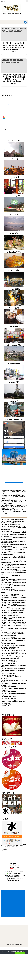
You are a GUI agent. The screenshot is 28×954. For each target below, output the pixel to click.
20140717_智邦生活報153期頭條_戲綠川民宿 (12, 612)
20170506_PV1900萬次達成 (9, 698)
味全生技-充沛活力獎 (6, 705)
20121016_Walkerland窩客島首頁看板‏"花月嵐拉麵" (14, 531)
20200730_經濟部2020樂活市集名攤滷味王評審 (13, 701)
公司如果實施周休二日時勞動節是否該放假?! (12, 490)
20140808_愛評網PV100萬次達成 (10, 615)
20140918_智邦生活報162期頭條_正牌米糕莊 (12, 632)
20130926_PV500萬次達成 (8, 589)
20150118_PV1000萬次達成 (8, 643)
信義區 (4, 28)
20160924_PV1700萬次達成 (9, 691)
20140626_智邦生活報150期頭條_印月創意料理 (13, 610)
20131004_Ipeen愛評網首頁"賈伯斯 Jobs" (12, 594)
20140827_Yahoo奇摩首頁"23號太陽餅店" (12, 620)
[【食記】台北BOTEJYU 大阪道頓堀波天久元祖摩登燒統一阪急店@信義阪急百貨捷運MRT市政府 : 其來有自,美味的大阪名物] (14, 34)
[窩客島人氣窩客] (12, 768)
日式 (3, 30)
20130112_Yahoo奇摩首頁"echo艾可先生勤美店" (13, 556)
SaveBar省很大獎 (6, 703)
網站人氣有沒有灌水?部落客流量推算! (10, 500)
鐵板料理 (10, 30)
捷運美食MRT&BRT (21, 28)
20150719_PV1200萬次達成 (8, 660)
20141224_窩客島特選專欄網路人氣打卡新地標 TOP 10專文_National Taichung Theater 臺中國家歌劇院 (14, 640)
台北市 (14, 28)
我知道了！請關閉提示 (20, 952)
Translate (13, 105)
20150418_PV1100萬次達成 (8, 648)
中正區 (4, 60)
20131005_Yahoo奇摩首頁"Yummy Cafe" (12, 595)
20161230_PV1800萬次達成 (9, 696)
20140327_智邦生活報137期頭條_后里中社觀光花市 (14, 600)
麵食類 (17, 62)
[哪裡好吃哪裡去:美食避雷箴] (11, 8)
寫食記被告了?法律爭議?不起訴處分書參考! (11, 495)
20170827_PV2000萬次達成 (9, 700)
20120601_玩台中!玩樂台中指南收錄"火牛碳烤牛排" (14, 519)
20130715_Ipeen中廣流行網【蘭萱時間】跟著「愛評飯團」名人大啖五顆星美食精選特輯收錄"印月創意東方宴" (13, 572)
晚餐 (7, 30)
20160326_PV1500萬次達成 (9, 675)
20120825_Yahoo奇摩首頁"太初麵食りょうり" (13, 524)
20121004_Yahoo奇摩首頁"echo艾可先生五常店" (14, 526)
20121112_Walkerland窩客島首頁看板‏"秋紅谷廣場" (14, 533)
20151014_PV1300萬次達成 (8, 663)
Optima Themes (18, 944)
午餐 (11, 28)
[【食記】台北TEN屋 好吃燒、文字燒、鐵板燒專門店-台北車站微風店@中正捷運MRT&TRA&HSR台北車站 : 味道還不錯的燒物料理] (14, 66)
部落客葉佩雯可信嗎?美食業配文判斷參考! (11, 510)
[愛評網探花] (12, 744)
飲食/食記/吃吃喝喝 (17, 30)
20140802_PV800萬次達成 (9, 614)
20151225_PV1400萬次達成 (8, 673)
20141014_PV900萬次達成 (8, 637)
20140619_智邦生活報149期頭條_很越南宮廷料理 (13, 609)
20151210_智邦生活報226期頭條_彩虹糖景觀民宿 (13, 668)
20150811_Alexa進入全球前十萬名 (10, 662)
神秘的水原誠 (13, 51)
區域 (7, 28)
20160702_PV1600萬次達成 (9, 686)
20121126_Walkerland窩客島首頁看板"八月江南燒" (14, 547)
